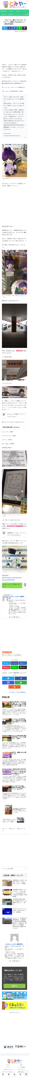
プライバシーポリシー (8, 1071)
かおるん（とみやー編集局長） (14, 944)
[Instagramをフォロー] (14, 617)
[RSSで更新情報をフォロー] (19, 617)
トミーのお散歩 (21, 1067)
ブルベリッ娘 (13, 655)
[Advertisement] (14, 47)
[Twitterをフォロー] (10, 617)
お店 (21, 1065)
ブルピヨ (5, 655)
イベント (8, 1067)
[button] (25, 869)
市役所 (19, 655)
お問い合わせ (21, 1071)
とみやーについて (7, 1069)
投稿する (14, 986)
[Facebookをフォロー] (12, 617)
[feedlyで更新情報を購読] (16, 617)
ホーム (8, 1065)
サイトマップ (21, 1069)
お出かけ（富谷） (7, 652)
